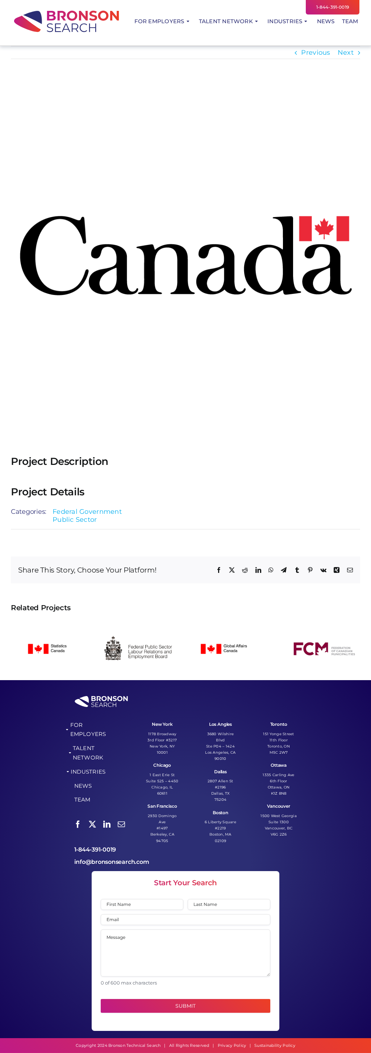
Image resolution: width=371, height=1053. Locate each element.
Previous (315, 53)
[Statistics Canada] (48, 624)
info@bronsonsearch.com (111, 861)
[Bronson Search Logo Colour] (66, 11)
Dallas (220, 771)
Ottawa (279, 765)
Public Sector (75, 520)
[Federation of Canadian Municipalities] (323, 624)
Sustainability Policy (274, 1045)
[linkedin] (107, 824)
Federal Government (87, 512)
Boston (220, 812)
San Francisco (162, 806)
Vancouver (278, 806)
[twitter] (92, 824)
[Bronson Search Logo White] (101, 698)
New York (162, 724)
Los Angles (220, 724)
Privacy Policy (232, 1045)
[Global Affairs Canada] (231, 624)
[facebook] (78, 824)
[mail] (121, 824)
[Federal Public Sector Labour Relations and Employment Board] (140, 624)
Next (346, 53)
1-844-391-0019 (95, 849)
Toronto (278, 724)
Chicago (162, 765)
